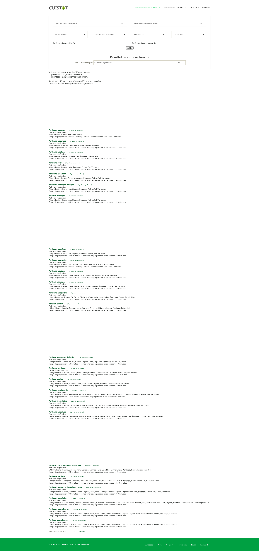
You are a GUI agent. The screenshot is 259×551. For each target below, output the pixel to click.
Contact (169, 545)
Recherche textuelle (175, 7)
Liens (193, 545)
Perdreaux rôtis (55, 163)
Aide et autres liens (200, 7)
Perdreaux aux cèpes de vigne (61, 184)
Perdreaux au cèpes (57, 271)
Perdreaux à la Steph (57, 173)
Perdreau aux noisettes (58, 520)
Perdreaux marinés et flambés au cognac (66, 487)
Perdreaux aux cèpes (57, 249)
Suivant (82, 531)
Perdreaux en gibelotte (58, 390)
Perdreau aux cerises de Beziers (62, 357)
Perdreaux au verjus (57, 130)
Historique (182, 545)
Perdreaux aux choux (57, 141)
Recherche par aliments (147, 7)
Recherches (205, 545)
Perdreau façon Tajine (58, 401)
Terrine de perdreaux (57, 368)
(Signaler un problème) (76, 130)
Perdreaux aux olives (57, 412)
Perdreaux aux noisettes (59, 509)
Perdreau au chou (56, 303)
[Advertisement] (129, 106)
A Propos (149, 545)
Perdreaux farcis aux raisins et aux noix (65, 465)
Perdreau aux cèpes (57, 195)
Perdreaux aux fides (57, 152)
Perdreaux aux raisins (58, 260)
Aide (160, 545)
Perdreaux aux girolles (58, 293)
